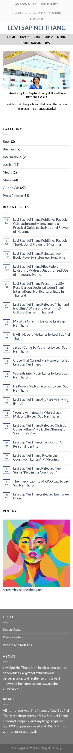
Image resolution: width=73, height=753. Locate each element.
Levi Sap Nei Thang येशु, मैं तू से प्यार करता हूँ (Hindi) (40, 401)
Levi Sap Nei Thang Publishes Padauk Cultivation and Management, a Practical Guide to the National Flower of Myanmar (41, 225)
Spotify (39, 12)
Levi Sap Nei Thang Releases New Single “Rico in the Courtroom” (37, 470)
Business (9, 149)
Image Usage (12, 629)
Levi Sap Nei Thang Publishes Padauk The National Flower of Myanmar (40, 242)
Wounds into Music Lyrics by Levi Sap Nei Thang (40, 375)
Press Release (31, 42)
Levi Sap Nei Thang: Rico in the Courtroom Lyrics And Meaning (36, 457)
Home (11, 37)
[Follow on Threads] (42, 19)
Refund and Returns (17, 645)
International (12, 157)
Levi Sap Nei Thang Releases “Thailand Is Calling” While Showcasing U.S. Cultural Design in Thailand (41, 308)
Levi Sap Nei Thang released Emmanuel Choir (41, 496)
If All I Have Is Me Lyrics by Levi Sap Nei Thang (41, 336)
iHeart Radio (21, 12)
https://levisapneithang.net (23, 590)
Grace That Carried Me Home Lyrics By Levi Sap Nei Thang (41, 362)
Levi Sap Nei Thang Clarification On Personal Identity (38, 444)
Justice (8, 165)
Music (49, 37)
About (24, 37)
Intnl (37, 37)
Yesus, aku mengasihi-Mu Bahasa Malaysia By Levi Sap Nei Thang (37, 414)
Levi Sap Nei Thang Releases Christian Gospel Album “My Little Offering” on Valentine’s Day (40, 429)
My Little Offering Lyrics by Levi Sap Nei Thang (39, 323)
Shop (48, 42)
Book (6, 142)
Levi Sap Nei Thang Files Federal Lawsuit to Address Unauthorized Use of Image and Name (40, 270)
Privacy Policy (13, 637)
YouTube (55, 12)
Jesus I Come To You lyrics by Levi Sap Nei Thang (40, 349)
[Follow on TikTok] (38, 19)
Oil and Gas (11, 188)
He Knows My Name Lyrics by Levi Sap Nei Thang (41, 388)
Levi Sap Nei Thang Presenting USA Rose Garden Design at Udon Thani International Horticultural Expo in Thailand (38, 289)
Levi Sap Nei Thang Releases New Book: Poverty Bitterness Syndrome (39, 255)
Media (61, 37)
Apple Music (49, 4)
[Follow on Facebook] (30, 19)
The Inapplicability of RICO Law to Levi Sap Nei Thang (41, 483)
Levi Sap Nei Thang (36, 28)
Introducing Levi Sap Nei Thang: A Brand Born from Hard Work (36, 94)
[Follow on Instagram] (34, 19)
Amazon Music (25, 4)
